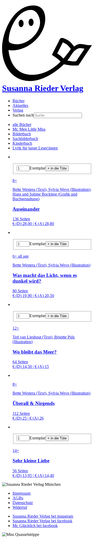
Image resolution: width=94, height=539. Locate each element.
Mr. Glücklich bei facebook (35, 525)
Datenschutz (23, 502)
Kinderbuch (22, 143)
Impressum (22, 493)
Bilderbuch (22, 134)
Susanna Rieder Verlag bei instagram (43, 516)
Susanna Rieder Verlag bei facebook (42, 521)
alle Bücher (22, 124)
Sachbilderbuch (25, 138)
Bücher (19, 101)
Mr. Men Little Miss (29, 129)
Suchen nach (23, 115)
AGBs (18, 498)
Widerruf (20, 507)
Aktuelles (20, 105)
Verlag (18, 110)
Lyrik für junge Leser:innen (35, 148)
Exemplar (37, 168)
